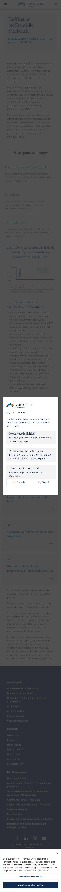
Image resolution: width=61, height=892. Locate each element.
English (10, 412)
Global (45, 482)
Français (21, 412)
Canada (21, 482)
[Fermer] (57, 853)
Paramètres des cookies (30, 877)
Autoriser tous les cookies (30, 885)
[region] (30, 870)
